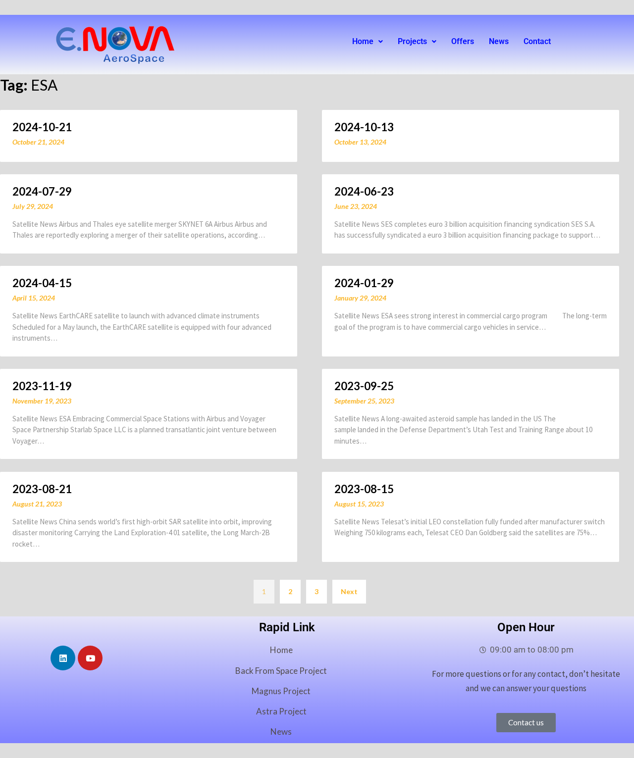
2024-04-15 (42, 283)
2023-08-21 (42, 489)
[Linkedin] (63, 658)
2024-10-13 (364, 127)
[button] (367, 41)
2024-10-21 (42, 127)
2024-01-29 (364, 283)
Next (349, 591)
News (499, 41)
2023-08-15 (364, 489)
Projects (412, 41)
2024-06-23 (364, 191)
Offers (462, 41)
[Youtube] (90, 658)
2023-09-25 (364, 386)
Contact (537, 41)
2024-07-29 (42, 191)
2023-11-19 (42, 386)
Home (362, 41)
